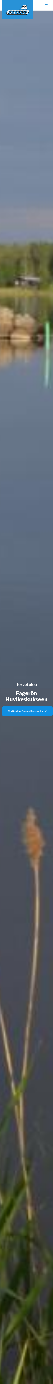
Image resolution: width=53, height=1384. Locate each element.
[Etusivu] (17, 9)
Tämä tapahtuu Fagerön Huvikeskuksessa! (27, 711)
